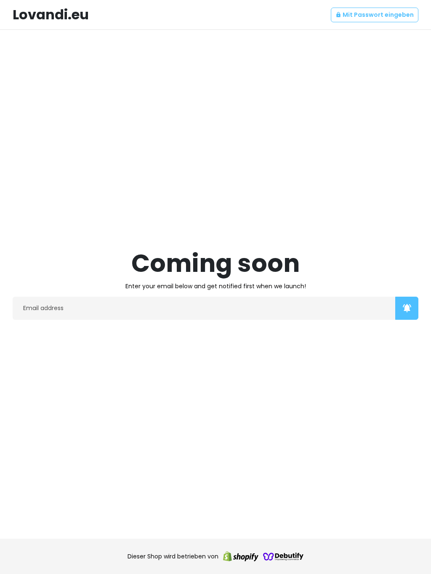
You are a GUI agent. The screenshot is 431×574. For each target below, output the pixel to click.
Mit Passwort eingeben (374, 15)
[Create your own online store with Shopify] (240, 556)
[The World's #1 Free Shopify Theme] (283, 556)
